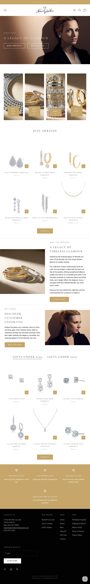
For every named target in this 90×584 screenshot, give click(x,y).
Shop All (63, 531)
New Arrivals (14, 46)
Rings (55, 112)
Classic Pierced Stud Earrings (73, 445)
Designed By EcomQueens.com (45, 578)
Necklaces (13, 111)
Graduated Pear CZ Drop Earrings (16, 219)
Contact (63, 539)
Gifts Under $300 (62, 357)
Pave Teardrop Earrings (16, 172)
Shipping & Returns (79, 524)
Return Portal (77, 527)
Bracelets (34, 111)
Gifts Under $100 (28, 357)
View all (45, 231)
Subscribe (12, 561)
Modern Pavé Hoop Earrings (73, 174)
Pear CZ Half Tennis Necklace (73, 219)
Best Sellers (38, 46)
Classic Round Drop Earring (16, 445)
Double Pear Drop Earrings (45, 400)
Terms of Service (78, 531)
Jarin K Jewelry (47, 524)
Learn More (59, 299)
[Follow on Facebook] (5, 569)
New (61, 527)
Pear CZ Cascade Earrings (45, 218)
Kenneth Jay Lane (48, 520)
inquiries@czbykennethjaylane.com (16, 528)
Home (62, 520)
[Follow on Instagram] (11, 569)
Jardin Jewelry (47, 527)
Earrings (76, 111)
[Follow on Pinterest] (17, 569)
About (62, 524)
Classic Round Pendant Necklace (45, 445)
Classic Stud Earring (73, 399)
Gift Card (63, 535)
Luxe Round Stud (17, 399)
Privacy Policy (77, 535)
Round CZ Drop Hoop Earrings (45, 174)
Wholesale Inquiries (79, 520)
